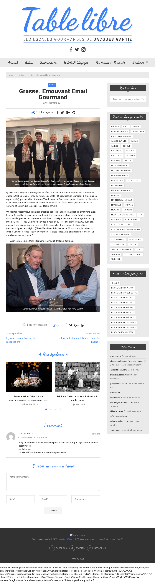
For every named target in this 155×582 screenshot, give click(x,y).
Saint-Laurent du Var (121, 224)
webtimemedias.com (119, 421)
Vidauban (115, 254)
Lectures (138, 62)
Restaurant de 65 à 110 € (123, 317)
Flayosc (130, 151)
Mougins (128, 210)
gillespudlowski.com (118, 383)
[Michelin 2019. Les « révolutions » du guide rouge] (78, 377)
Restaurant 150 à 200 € (122, 288)
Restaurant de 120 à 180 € (123, 327)
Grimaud (131, 156)
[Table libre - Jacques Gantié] (77, 1)
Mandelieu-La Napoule (121, 200)
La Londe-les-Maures (121, 170)
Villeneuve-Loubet (133, 254)
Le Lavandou (117, 185)
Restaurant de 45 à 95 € (122, 307)
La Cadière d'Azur (119, 165)
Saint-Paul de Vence (120, 234)
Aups (125, 126)
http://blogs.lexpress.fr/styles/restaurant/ (127, 361)
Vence (139, 249)
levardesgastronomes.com (121, 402)
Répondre (96, 434)
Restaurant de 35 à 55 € (122, 302)
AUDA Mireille (25, 433)
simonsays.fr (115, 356)
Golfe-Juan (116, 156)
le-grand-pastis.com (118, 397)
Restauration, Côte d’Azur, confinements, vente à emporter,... (28, 398)
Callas (134, 141)
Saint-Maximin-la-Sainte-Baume (125, 229)
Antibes (115, 126)
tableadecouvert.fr (117, 411)
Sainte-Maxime (118, 244)
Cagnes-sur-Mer (119, 141)
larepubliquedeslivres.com (121, 375)
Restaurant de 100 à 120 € (123, 322)
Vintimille (115, 259)
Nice (141, 215)
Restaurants (48, 62)
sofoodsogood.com (118, 416)
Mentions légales (65, 539)
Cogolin (126, 146)
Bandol (136, 126)
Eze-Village (116, 151)
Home (10, 75)
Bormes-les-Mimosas (121, 136)
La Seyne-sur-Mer (119, 175)
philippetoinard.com (118, 370)
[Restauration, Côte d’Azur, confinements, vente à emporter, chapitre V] (29, 377)
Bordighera (138, 131)
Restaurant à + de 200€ (122, 332)
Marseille (116, 205)
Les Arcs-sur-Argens (121, 190)
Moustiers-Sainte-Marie (122, 215)
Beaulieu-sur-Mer (119, 131)
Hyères (128, 161)
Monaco (115, 210)
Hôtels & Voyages (76, 62)
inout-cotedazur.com (119, 430)
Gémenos (115, 161)
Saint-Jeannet (132, 220)
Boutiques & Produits (110, 62)
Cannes (114, 146)
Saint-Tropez (135, 239)
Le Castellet (134, 180)
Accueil (13, 62)
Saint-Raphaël (117, 239)
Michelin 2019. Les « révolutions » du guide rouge (77, 398)
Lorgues (115, 195)
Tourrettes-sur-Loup (121, 249)
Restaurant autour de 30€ (124, 293)
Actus (29, 62)
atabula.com (115, 392)
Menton (129, 205)
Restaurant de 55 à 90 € (122, 312)
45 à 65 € (115, 283)
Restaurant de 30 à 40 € (122, 298)
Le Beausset (117, 180)
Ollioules (116, 220)
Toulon (133, 244)
